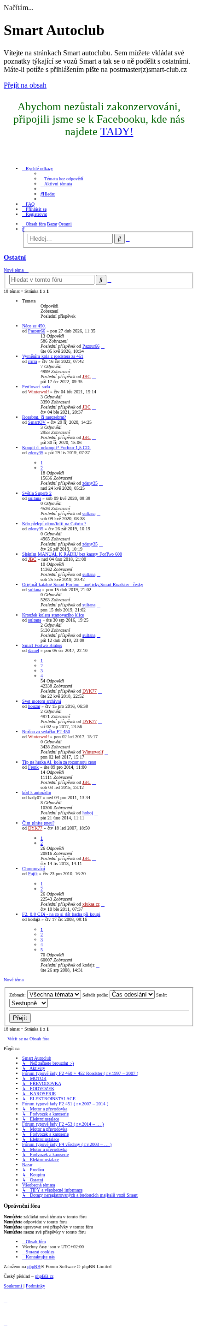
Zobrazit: (18, 994)
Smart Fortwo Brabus (42, 645)
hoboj (87, 812)
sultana (34, 498)
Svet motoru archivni (41, 701)
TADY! (117, 131)
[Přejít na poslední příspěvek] (103, 346)
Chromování (33, 868)
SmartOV (37, 422)
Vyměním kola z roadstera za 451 (52, 356)
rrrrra (32, 361)
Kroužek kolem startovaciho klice (53, 614)
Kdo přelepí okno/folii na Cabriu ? (54, 523)
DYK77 (89, 691)
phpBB (34, 1266)
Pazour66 (36, 330)
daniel (33, 650)
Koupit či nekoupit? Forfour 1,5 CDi (56, 447)
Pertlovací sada (36, 386)
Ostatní (15, 257)
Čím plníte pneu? (38, 822)
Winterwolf (38, 391)
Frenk (33, 767)
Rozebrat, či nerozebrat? (44, 417)
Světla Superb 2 (37, 493)
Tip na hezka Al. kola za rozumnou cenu (59, 762)
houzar (34, 706)
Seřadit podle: (96, 994)
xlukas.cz (90, 904)
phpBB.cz (44, 1276)
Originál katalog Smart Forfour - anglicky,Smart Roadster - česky (82, 584)
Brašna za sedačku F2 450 (46, 731)
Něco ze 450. (34, 325)
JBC (86, 376)
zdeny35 (35, 452)
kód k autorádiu (36, 792)
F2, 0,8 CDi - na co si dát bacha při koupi (61, 914)
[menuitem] (62, 178)
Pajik (33, 873)
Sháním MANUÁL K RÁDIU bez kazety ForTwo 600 (72, 554)
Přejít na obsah (25, 85)
